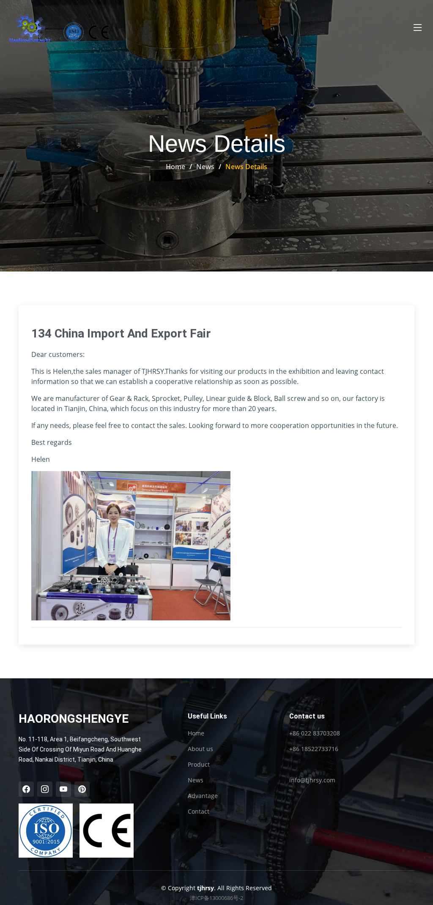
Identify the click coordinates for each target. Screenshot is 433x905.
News (205, 166)
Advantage (203, 796)
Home (175, 166)
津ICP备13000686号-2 (216, 898)
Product (199, 765)
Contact (198, 811)
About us (200, 749)
